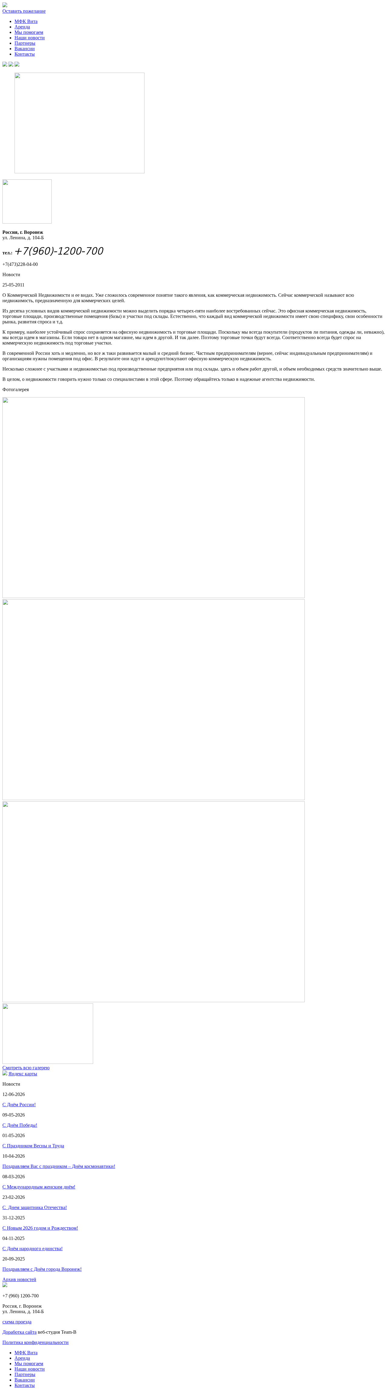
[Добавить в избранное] (17, 64)
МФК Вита (26, 21)
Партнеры (25, 43)
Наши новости (30, 37)
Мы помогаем (29, 32)
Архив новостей (19, 1279)
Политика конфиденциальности (35, 1342)
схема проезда (16, 1321)
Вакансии (25, 48)
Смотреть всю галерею (26, 1067)
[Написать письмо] (10, 64)
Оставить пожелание (24, 11)
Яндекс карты (22, 1073)
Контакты (25, 54)
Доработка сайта (19, 1332)
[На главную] (4, 64)
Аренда (22, 26)
